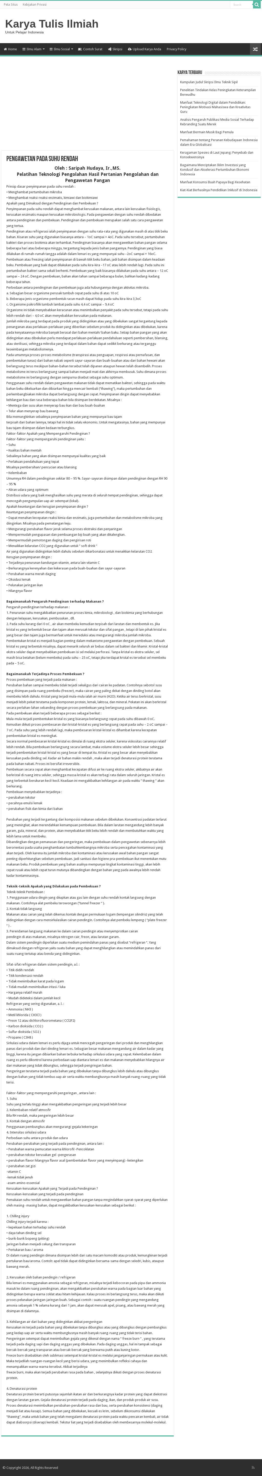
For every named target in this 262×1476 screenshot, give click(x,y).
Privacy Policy (176, 49)
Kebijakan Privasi (35, 4)
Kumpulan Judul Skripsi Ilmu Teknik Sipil (209, 82)
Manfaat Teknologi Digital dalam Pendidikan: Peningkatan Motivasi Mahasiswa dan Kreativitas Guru (215, 107)
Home (12, 49)
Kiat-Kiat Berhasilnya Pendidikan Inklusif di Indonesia (218, 190)
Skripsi (117, 49)
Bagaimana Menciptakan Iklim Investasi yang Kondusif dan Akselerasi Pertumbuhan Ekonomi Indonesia (214, 169)
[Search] (257, 4)
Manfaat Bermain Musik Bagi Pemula (207, 132)
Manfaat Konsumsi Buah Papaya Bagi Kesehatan (215, 182)
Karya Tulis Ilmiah (52, 24)
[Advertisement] (87, 109)
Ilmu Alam (34, 49)
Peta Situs (11, 4)
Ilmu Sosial (62, 49)
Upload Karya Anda (147, 49)
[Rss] (253, 1468)
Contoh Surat (92, 49)
